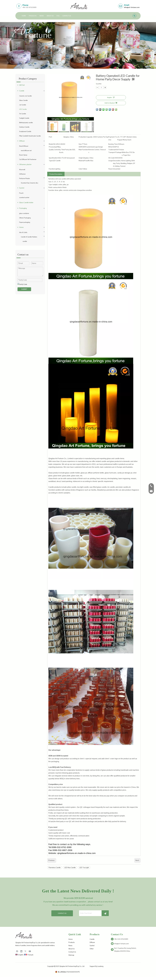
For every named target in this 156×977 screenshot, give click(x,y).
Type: (51, 161)
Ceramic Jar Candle (25, 96)
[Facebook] (17, 951)
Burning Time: (113, 144)
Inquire (109, 97)
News (70, 946)
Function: (52, 169)
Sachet (21, 188)
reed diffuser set (26, 150)
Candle (21, 91)
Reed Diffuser (23, 146)
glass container (24, 213)
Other (92, 949)
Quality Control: (54, 150)
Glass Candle (23, 100)
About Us (71, 949)
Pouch (21, 193)
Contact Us (72, 952)
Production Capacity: (86, 137)
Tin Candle (22, 114)
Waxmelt (22, 169)
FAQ (58, 16)
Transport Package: (115, 152)
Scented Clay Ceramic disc (29, 183)
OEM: (80, 147)
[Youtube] (30, 951)
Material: (81, 161)
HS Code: (111, 158)
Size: (80, 144)
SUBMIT (24, 289)
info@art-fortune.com (132, 7)
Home (21, 227)
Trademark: (112, 150)
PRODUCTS (33, 16)
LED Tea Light (84, 868)
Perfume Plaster (24, 178)
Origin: (81, 158)
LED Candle (23, 109)
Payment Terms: (112, 138)
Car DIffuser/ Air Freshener (27, 159)
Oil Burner (22, 174)
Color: (81, 169)
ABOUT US (50, 16)
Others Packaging (25, 218)
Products (71, 942)
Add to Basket (110, 103)
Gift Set (22, 85)
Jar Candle (22, 105)
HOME (24, 16)
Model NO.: (52, 144)
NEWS (41, 16)
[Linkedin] (21, 951)
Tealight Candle (24, 118)
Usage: (110, 161)
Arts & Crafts (23, 232)
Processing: (53, 147)
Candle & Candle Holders (29, 237)
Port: (50, 137)
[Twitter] (25, 951)
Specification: (53, 158)
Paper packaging (24, 222)
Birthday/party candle (26, 123)
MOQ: (110, 147)
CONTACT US (66, 16)
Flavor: (110, 169)
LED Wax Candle (70, 868)
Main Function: (83, 150)
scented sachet (24, 197)
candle (25, 241)
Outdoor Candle (24, 127)
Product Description (55, 174)
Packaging (23, 208)
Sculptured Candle (25, 131)
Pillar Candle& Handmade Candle (30, 136)
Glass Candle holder (26, 202)
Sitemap (71, 955)
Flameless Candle (55, 868)
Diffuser (22, 141)
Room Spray (23, 155)
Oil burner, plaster (25, 164)
